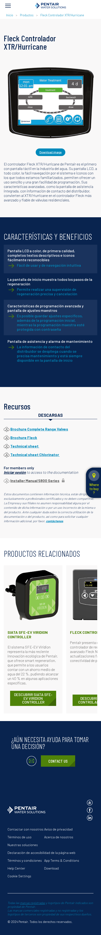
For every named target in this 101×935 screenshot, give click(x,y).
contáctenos (54, 521)
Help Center (16, 868)
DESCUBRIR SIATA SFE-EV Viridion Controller (33, 698)
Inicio (10, 15)
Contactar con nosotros (25, 829)
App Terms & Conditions (61, 860)
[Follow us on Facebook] (90, 810)
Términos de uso (19, 837)
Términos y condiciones (25, 860)
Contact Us (58, 761)
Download (51, 868)
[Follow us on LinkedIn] (90, 818)
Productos (27, 15)
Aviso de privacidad (58, 829)
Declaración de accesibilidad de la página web (41, 853)
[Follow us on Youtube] (90, 802)
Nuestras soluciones (23, 845)
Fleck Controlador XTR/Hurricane (62, 15)
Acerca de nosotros (58, 837)
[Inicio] (50, 5)
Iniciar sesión (15, 472)
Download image (50, 152)
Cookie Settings (19, 876)
